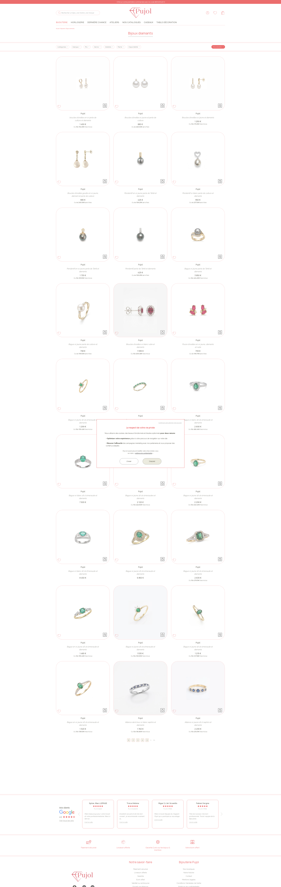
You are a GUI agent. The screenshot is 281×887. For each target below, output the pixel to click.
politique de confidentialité (143, 453)
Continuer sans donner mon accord (170, 423)
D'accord (152, 461)
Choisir (129, 461)
